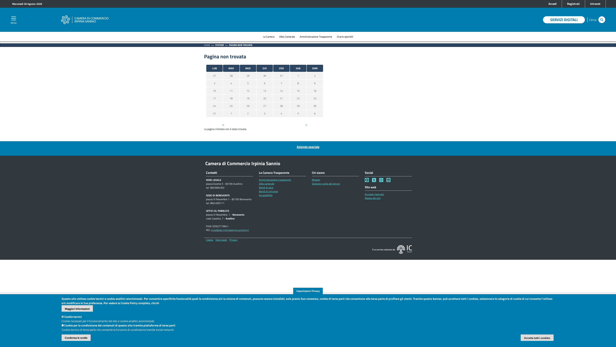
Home (207, 45)
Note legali (221, 240)
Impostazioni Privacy (308, 291)
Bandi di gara (266, 187)
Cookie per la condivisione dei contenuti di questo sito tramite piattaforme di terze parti (119, 325)
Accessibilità (265, 195)
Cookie (209, 240)
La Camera (268, 37)
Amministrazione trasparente (275, 180)
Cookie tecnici (73, 317)
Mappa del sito (373, 198)
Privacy (233, 240)
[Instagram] (381, 180)
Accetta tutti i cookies (537, 338)
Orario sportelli (345, 37)
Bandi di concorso (268, 191)
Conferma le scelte (76, 338)
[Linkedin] (388, 180)
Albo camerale (266, 184)
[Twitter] (374, 180)
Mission (316, 180)
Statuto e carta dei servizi (326, 184)
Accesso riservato (374, 194)
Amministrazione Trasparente (316, 37)
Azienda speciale (308, 146)
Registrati (573, 4)
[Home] (85, 15)
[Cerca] (601, 19)
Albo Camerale (287, 37)
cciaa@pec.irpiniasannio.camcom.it (230, 230)
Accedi (552, 4)
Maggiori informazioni (77, 309)
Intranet (595, 4)
